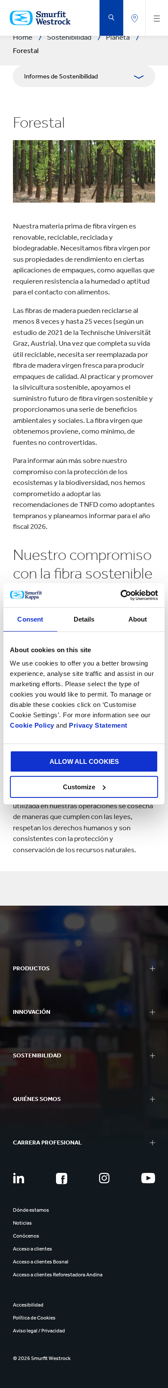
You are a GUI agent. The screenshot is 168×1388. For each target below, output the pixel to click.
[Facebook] (61, 1178)
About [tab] (137, 619)
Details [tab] (84, 619)
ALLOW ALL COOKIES (84, 761)
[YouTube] (148, 1178)
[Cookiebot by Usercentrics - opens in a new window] (121, 595)
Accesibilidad (28, 1305)
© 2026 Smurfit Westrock (42, 1358)
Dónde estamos (31, 1210)
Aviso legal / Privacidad (39, 1331)
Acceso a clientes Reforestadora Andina (58, 1275)
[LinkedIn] (18, 1178)
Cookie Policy (32, 725)
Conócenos (26, 1236)
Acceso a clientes (32, 1249)
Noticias (22, 1223)
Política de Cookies (34, 1318)
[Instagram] (104, 1178)
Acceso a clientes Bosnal (40, 1262)
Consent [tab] (30, 619)
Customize (79, 787)
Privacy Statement (97, 725)
